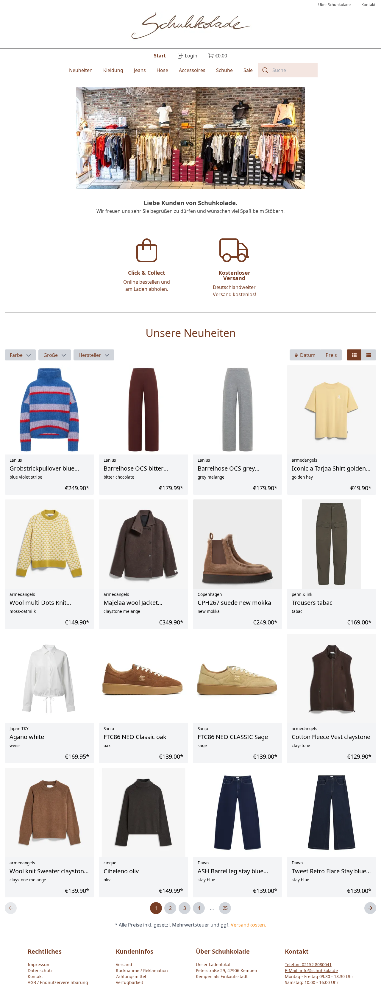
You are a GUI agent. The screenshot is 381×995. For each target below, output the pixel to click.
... (212, 908)
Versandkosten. (248, 924)
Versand (124, 964)
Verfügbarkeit (129, 982)
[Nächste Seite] (370, 908)
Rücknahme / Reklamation (142, 970)
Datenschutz (40, 970)
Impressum (39, 964)
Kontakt (35, 976)
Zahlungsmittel (131, 976)
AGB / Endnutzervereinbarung (58, 982)
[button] (20, 354)
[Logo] (190, 26)
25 (225, 908)
